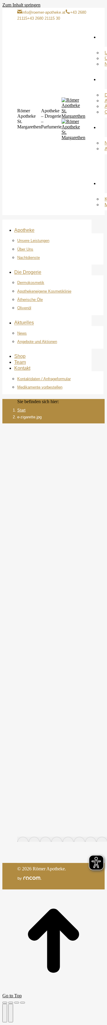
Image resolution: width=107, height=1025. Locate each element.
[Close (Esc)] (4, 1003)
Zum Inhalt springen (21, 4)
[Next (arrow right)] (10, 1013)
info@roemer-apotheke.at (43, 12)
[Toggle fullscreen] (16, 1003)
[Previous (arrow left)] (4, 1013)
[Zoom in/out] (22, 1003)
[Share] (10, 1003)
